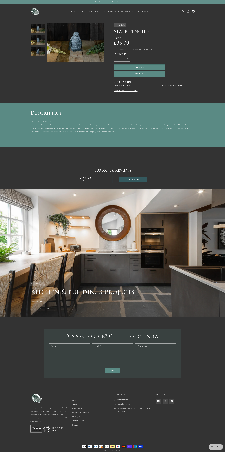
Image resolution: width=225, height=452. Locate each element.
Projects (75, 425)
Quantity (120, 54)
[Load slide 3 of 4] (44, 308)
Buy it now (139, 74)
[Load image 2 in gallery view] (38, 40)
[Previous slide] (33, 308)
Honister (109, 451)
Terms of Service (78, 421)
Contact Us (76, 400)
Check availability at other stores (125, 91)
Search (74, 404)
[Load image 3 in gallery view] (38, 52)
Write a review (133, 179)
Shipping (128, 49)
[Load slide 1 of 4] (37, 308)
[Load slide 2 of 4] (41, 308)
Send (112, 371)
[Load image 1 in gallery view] (38, 29)
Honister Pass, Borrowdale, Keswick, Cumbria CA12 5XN (134, 409)
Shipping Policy (77, 417)
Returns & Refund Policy (80, 413)
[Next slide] (52, 308)
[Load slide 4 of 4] (48, 308)
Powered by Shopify (117, 451)
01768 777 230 (122, 400)
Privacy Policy (77, 408)
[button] (81, 11)
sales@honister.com (124, 404)
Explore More (37, 302)
